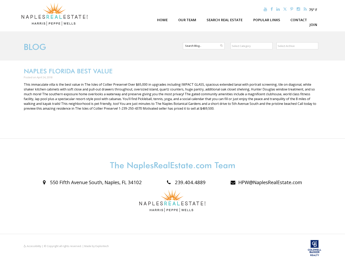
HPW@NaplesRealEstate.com (270, 182)
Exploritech (102, 246)
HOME (162, 20)
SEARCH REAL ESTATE (225, 20)
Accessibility (33, 246)
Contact (298, 20)
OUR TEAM (187, 20)
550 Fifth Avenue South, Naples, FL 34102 (95, 182)
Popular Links (266, 20)
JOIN (313, 24)
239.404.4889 (190, 182)
